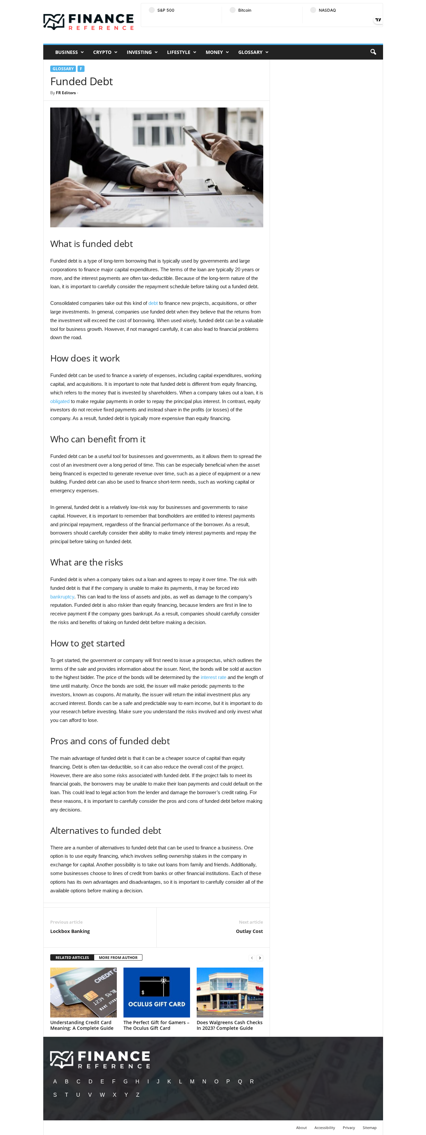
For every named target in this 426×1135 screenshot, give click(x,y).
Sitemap (370, 1127)
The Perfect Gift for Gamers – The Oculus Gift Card (156, 1025)
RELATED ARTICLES (72, 957)
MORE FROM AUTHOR (118, 957)
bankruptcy (62, 596)
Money (214, 52)
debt (153, 303)
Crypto (102, 52)
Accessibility (325, 1127)
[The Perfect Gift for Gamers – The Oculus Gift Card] (156, 993)
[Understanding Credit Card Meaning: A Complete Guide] (83, 993)
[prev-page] (252, 957)
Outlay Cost (249, 931)
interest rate (213, 677)
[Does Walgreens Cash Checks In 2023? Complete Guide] (230, 993)
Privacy (349, 1127)
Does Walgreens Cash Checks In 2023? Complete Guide (230, 1025)
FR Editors (66, 93)
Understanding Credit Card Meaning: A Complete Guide (81, 1025)
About (301, 1127)
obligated (60, 401)
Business (66, 52)
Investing (139, 52)
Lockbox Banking (70, 931)
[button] (373, 52)
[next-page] (260, 957)
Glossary (250, 52)
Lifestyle (178, 52)
